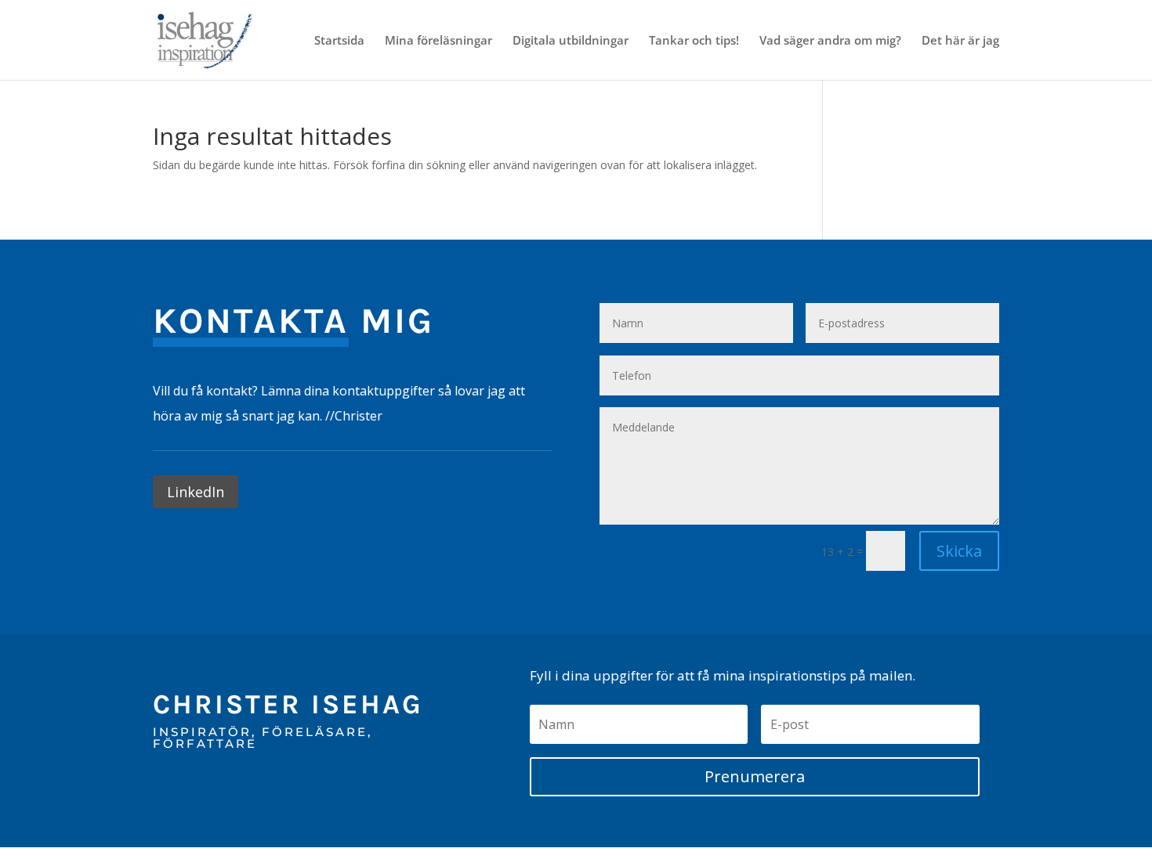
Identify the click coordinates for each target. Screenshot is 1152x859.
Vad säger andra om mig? (830, 41)
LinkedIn (195, 491)
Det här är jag (960, 41)
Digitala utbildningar (571, 41)
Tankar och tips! (694, 41)
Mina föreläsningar (438, 41)
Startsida (339, 41)
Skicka (959, 550)
